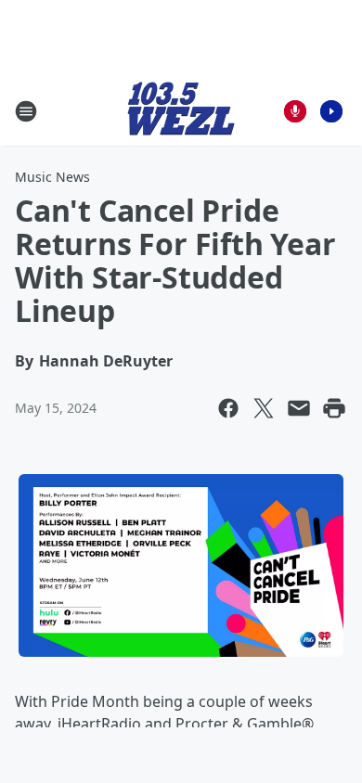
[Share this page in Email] (299, 408)
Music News (52, 177)
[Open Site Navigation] (26, 111)
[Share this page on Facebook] (228, 408)
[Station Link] (181, 111)
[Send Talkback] (295, 111)
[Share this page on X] (264, 408)
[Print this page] (334, 408)
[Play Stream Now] (331, 111)
